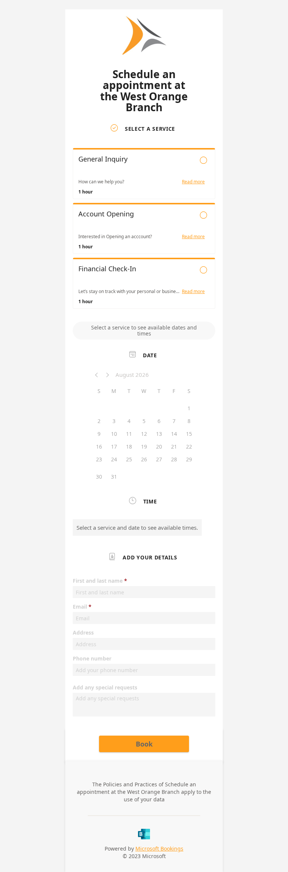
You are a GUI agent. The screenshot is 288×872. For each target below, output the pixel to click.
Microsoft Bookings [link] (159, 848)
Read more (193, 181)
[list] (144, 230)
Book (144, 743)
